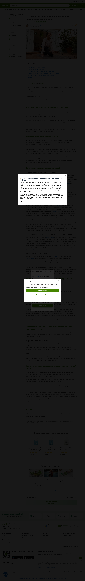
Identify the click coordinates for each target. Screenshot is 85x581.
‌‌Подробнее (22, 201)
